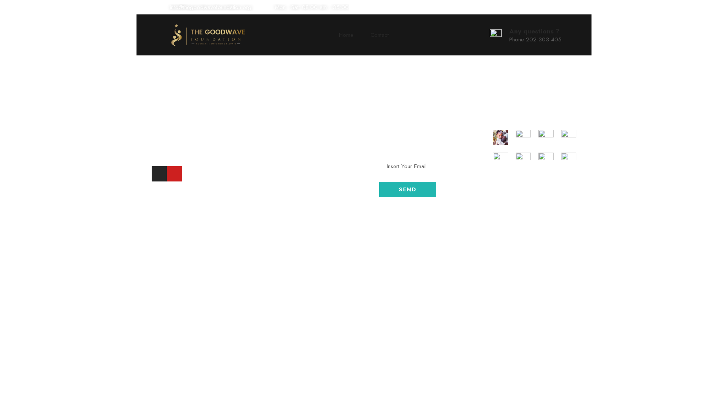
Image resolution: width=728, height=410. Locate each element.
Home (346, 35)
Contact (379, 35)
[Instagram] (159, 173)
